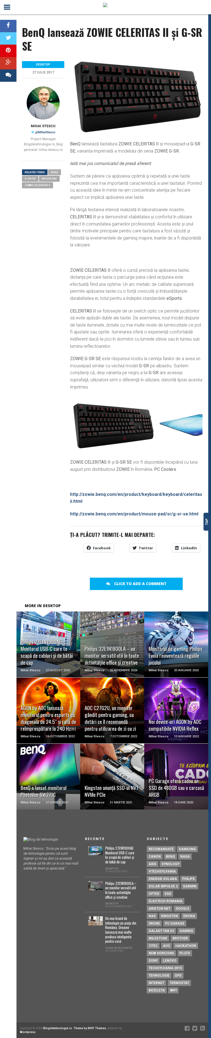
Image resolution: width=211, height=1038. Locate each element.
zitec (153, 946)
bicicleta (157, 990)
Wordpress (27, 1032)
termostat (179, 983)
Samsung (187, 849)
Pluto (184, 953)
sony (153, 961)
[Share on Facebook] (8, 26)
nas (152, 916)
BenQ (54, 172)
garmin (189, 886)
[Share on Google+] (8, 63)
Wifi (173, 990)
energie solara (163, 879)
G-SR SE (30, 178)
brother (180, 938)
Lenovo (169, 961)
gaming (186, 931)
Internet (156, 983)
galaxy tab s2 (161, 931)
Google (182, 909)
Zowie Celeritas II (37, 185)
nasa (185, 856)
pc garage (174, 923)
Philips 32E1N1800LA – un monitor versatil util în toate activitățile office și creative (121, 890)
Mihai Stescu (43, 126)
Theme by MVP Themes (90, 1028)
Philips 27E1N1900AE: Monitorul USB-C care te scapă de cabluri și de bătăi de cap (119, 855)
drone (154, 923)
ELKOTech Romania (165, 901)
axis (152, 864)
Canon (155, 856)
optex (154, 894)
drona (189, 916)
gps (178, 975)
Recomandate (161, 849)
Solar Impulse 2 (163, 886)
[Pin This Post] (8, 51)
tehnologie (159, 975)
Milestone (158, 938)
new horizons (161, 953)
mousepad (49, 178)
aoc (166, 946)
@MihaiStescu (45, 132)
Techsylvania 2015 (165, 968)
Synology (170, 864)
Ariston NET (159, 909)
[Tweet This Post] (8, 38)
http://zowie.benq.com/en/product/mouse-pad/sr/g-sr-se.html (134, 514)
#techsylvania (162, 871)
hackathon (185, 946)
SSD (168, 894)
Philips (188, 879)
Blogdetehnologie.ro (57, 1028)
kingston (169, 916)
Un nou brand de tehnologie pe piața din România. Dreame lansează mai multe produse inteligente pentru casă (120, 930)
